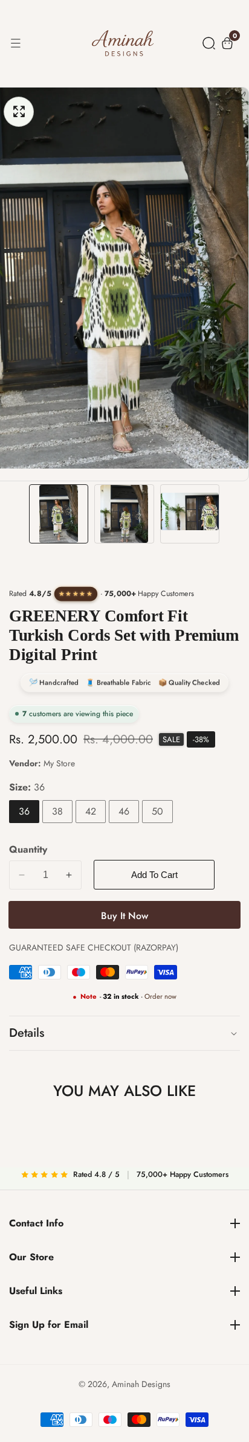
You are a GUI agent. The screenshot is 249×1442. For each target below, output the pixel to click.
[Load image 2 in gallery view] (124, 513)
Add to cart (154, 875)
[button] (209, 43)
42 (90, 811)
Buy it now (124, 916)
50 (157, 811)
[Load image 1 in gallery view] (58, 513)
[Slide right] (231, 514)
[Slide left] (17, 514)
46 (123, 811)
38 (57, 811)
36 (24, 811)
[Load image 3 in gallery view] (189, 513)
